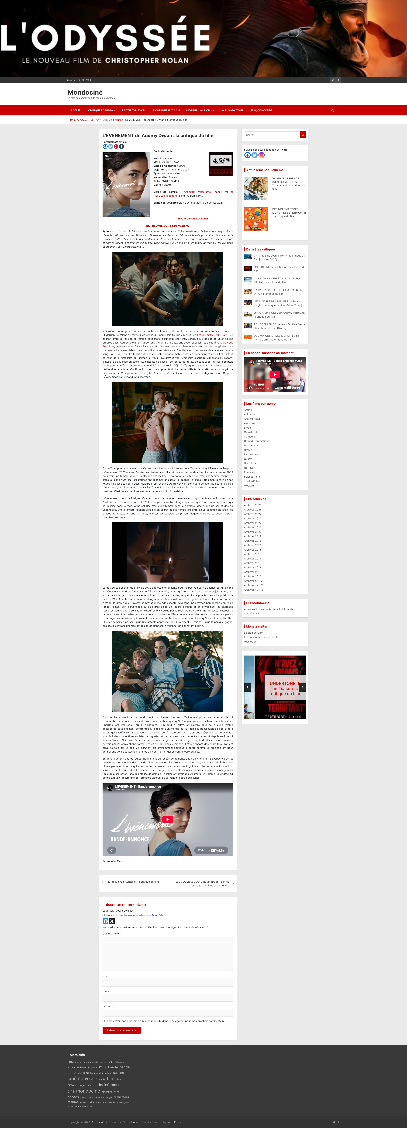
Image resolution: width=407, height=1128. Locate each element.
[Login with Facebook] (105, 921)
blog (86, 1072)
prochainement (96, 1097)
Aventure (249, 423)
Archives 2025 (253, 509)
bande (113, 1067)
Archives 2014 (252, 558)
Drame (248, 449)
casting (118, 1073)
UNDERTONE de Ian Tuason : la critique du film (256, 688)
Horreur (248, 467)
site (92, 1102)
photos (73, 1097)
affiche (71, 1067)
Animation (250, 414)
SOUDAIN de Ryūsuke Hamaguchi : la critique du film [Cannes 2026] (288, 213)
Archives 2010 (252, 576)
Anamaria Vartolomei (197, 191)
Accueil (76, 110)
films (118, 1079)
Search (303, 134)
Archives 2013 (252, 563)
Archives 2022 (253, 522)
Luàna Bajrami (169, 195)
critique (91, 1079)
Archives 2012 (252, 567)
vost (84, 1107)
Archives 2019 (252, 536)
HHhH (210, 335)
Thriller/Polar (251, 481)
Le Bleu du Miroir (254, 632)
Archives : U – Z (253, 589)
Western (249, 485)
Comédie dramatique (256, 441)
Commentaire (112, 933)
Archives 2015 (252, 554)
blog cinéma (96, 1073)
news (116, 1091)
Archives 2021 (252, 527)
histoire (72, 1085)
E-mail (106, 991)
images (82, 1085)
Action (248, 409)
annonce (83, 1067)
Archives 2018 (252, 540)
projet (109, 1097)
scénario (84, 1102)
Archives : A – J (253, 580)
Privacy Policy (158, 915)
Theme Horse (130, 1122)
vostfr (89, 1107)
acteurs (87, 1062)
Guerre (248, 458)
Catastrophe (251, 432)
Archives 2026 (253, 505)
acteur (78, 1062)
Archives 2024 (253, 514)
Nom (105, 976)
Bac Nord (222, 335)
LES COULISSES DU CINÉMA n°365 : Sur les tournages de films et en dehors (202, 883)
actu (111, 1062)
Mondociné (85, 92)
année (94, 1067)
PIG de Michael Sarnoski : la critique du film (133, 881)
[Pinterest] (116, 146)
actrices (103, 1062)
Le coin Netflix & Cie (166, 110)
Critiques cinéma (100, 110)
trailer (70, 1106)
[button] (266, 716)
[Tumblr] (121, 146)
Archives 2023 (253, 518)
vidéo (78, 1106)
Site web (108, 1006)
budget (108, 1073)
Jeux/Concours (261, 110)
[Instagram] (261, 155)
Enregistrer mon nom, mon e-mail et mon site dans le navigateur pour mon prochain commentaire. (166, 1021)
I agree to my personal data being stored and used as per (134, 915)
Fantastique (251, 454)
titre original (123, 1102)
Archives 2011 (252, 571)
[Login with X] (112, 921)
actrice (95, 1062)
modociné (100, 1085)
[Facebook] (105, 146)
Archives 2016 (252, 549)
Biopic (248, 427)
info (89, 1085)
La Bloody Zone (232, 110)
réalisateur (121, 1097)
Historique (250, 463)
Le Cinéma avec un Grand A (261, 637)
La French (199, 335)
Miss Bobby (251, 641)
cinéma (75, 1078)
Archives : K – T (253, 585)
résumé (73, 1102)
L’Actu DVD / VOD (133, 110)
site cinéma (102, 1102)
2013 (71, 1061)
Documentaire (252, 445)
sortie (112, 1102)
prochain (83, 1098)
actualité (119, 1062)
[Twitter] (110, 146)
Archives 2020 (253, 531)
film (111, 1078)
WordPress (174, 1122)
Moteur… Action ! (199, 110)
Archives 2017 (252, 545)
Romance (249, 472)
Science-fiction (253, 476)
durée (102, 1079)
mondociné (88, 1091)
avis (103, 1067)
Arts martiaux (252, 418)
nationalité (107, 1091)
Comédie (249, 436)
